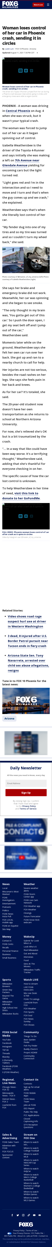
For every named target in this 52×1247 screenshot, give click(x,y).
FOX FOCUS (7, 1151)
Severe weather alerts (31, 889)
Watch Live (38, 5)
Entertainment (9, 903)
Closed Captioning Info (31, 1120)
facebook (12, 1215)
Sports (6, 979)
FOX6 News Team (29, 1100)
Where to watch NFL (31, 1143)
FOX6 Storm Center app (29, 895)
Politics (5, 910)
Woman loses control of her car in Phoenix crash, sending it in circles (23, 87)
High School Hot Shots (9, 1009)
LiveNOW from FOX (31, 1003)
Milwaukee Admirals (7, 1003)
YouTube (6, 1039)
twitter (17, 1215)
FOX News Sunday (29, 1020)
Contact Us (31, 1079)
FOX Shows (29, 1024)
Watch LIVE (31, 979)
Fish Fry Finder (30, 1045)
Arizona (33, 49)
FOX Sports (29, 1012)
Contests (28, 1083)
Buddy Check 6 (31, 1049)
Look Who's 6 (30, 946)
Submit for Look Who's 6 (31, 942)
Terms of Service (27, 808)
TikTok (5, 1050)
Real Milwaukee (31, 950)
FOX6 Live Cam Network (31, 901)
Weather (29, 884)
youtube (34, 1215)
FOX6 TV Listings (31, 999)
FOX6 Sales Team (10, 1142)
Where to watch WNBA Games (31, 1193)
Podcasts (6, 907)
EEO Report (29, 1108)
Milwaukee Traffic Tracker (32, 971)
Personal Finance (10, 951)
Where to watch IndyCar (31, 1170)
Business (6, 954)
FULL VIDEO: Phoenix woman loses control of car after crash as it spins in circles (25, 533)
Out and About (30, 953)
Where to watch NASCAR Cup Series (31, 1163)
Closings (27, 913)
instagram (23, 1215)
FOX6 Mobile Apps (30, 1094)
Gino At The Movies (29, 965)
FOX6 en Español (10, 925)
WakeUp (29, 936)
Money (6, 936)
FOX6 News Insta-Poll (7, 915)
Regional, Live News (9, 1081)
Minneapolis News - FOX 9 (8, 1094)
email (39, 1215)
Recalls (5, 947)
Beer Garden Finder (30, 1041)
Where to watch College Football (31, 1149)
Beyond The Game (8, 997)
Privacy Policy (29, 806)
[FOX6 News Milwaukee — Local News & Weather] (10, 4)
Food (26, 960)
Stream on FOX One (30, 1136)
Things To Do (30, 1036)
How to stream (31, 983)
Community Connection (29, 1057)
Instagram (7, 1046)
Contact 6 (6, 940)
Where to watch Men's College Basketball (31, 1177)
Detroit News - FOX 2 (9, 1100)
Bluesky (6, 1056)
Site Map (6, 929)
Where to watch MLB (31, 1155)
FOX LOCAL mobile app (7, 921)
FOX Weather (30, 909)
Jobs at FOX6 (30, 1105)
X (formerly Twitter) (7, 1061)
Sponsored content (7, 1156)
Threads (6, 1053)
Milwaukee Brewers (7, 985)
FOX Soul (28, 1015)
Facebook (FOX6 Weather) (10, 1067)
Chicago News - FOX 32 (9, 1088)
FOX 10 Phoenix (22, 49)
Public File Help (31, 1111)
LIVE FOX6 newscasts (29, 988)
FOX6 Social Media (9, 1033)
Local (4, 888)
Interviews (28, 957)
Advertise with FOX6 (8, 1146)
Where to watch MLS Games (31, 1199)
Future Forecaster (32, 916)
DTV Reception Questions (31, 1126)
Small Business (9, 957)
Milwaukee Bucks (10, 1013)
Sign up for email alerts (31, 1088)
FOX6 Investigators (8, 898)
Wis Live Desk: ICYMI (30, 994)
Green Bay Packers (7, 991)
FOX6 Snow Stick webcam (31, 921)
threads (28, 1215)
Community (31, 1032)
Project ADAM (30, 1052)
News (6, 884)
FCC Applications (31, 1115)
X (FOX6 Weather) (10, 1072)
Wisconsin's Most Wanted (10, 892)
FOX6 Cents (7, 944)
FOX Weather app (32, 906)
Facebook (7, 1043)
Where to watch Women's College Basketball (32, 1186)
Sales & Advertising (9, 1136)
